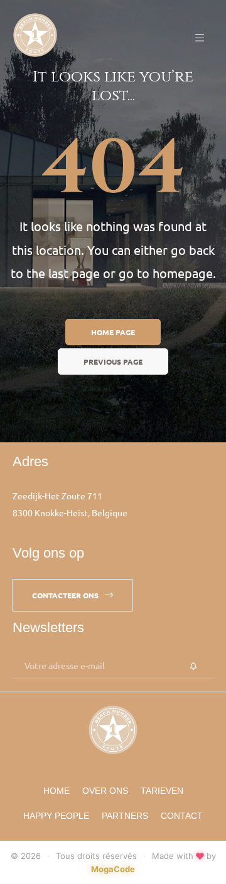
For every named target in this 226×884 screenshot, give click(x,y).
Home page (113, 332)
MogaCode (113, 869)
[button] (72, 595)
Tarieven (162, 791)
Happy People (56, 816)
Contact (182, 816)
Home (56, 791)
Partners (125, 816)
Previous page (113, 361)
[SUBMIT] (193, 666)
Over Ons (105, 791)
